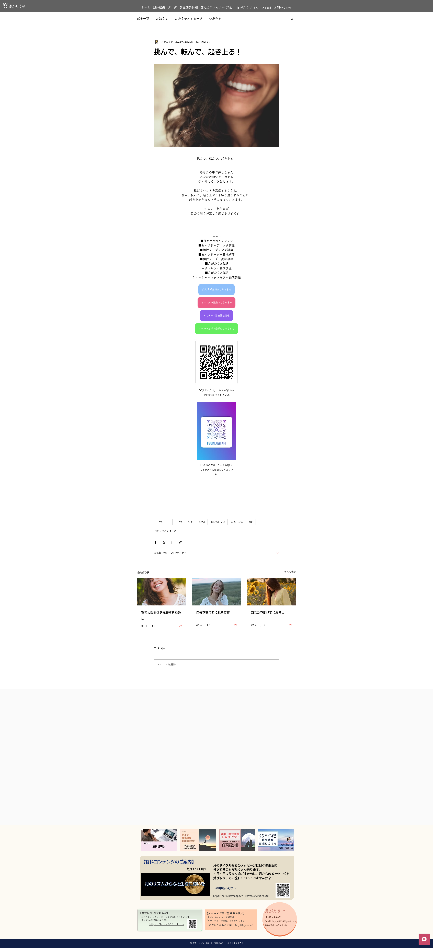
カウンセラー (163, 522)
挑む (251, 522)
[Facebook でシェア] (155, 542)
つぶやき (215, 18)
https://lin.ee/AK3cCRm (166, 924)
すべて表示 (290, 571)
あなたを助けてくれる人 (267, 612)
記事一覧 (143, 18)
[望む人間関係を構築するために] (161, 591)
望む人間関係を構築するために (161, 615)
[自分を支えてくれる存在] (216, 591)
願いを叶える (218, 522)
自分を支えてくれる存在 (213, 612)
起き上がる (237, 522)
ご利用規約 (218, 943)
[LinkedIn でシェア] (172, 542)
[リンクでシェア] (180, 542)
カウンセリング (184, 522)
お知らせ (162, 18)
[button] (291, 18)
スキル (202, 522)
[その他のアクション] (277, 42)
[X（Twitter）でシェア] (163, 542)
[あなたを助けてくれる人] (271, 591)
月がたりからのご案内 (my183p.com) (231, 925)
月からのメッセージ (188, 18)
